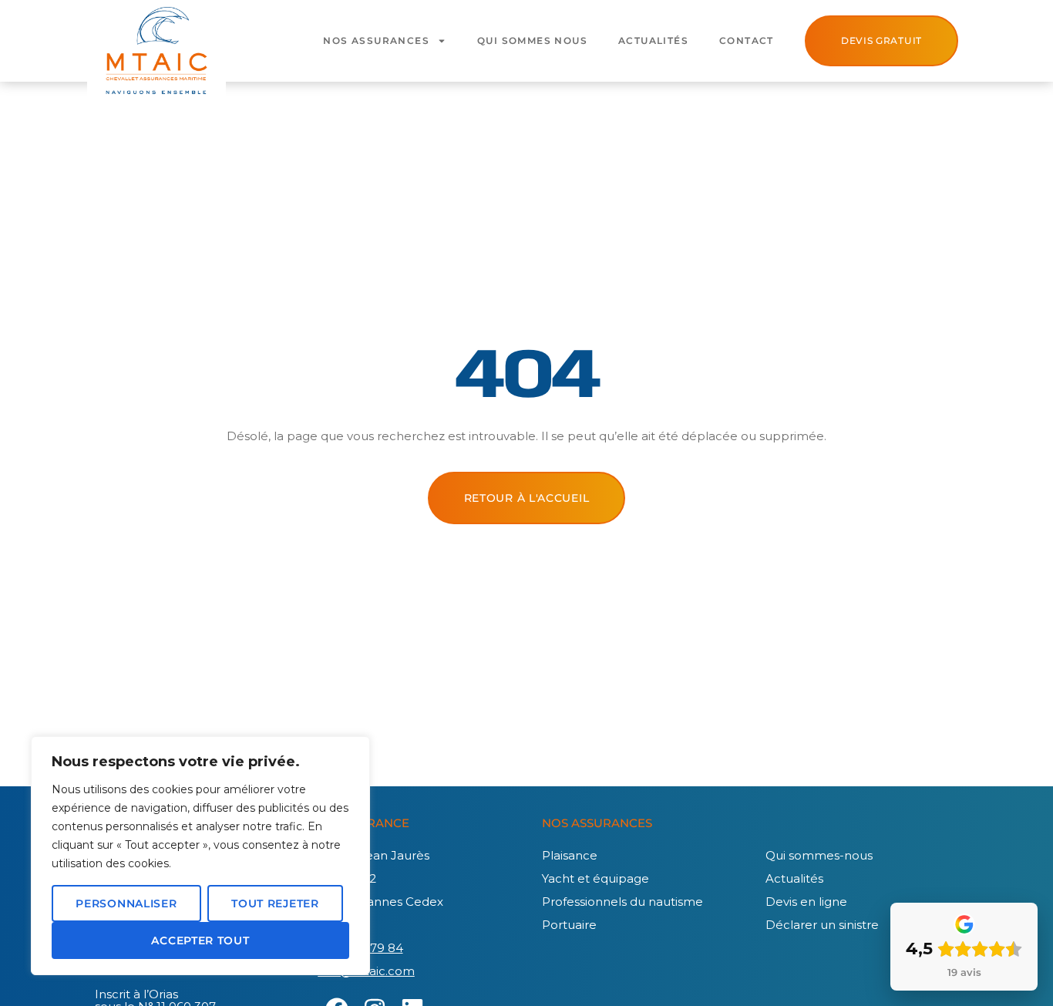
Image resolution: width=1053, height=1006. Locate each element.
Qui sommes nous (532, 40)
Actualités (653, 40)
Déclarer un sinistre (822, 924)
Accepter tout (200, 940)
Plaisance (569, 855)
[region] (200, 855)
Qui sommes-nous (819, 855)
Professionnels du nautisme (622, 901)
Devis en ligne (806, 901)
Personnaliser (126, 903)
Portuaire (569, 924)
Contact (746, 40)
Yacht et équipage (595, 878)
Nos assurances (376, 40)
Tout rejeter (274, 903)
